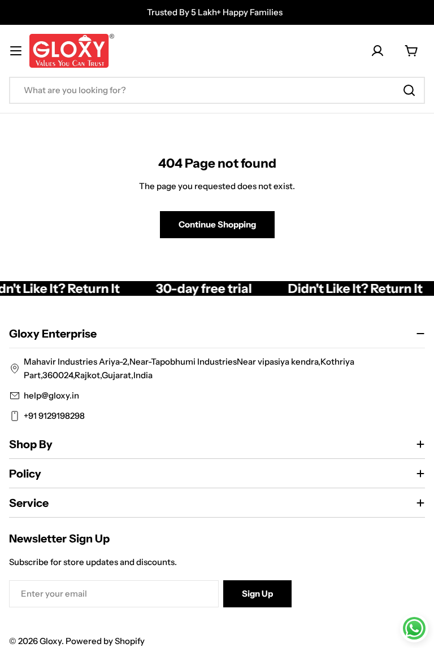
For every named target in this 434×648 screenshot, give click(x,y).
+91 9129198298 (54, 415)
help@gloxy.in (51, 395)
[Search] (409, 90)
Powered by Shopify (105, 641)
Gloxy (51, 641)
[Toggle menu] (16, 51)
